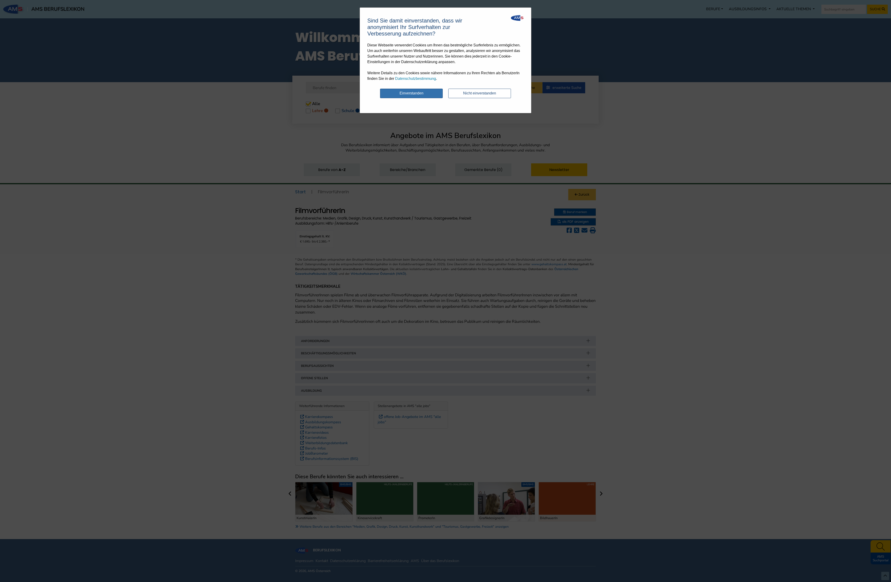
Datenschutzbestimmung (415, 79)
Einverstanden (411, 93)
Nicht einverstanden (479, 93)
